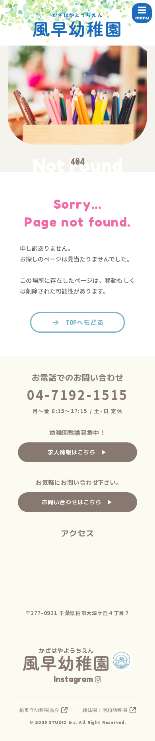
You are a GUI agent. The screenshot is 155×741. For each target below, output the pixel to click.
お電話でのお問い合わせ (78, 378)
